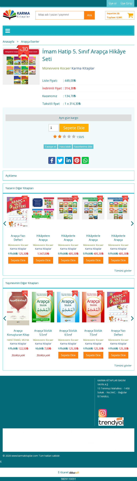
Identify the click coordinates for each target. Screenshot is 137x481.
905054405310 (107, 404)
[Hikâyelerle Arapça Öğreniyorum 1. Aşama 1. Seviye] (68, 199)
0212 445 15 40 (105, 400)
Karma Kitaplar (18, 248)
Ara (89, 15)
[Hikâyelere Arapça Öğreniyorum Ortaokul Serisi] (43, 199)
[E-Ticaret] (74, 472)
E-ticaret (63, 472)
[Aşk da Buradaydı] (118, 294)
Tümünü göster (122, 270)
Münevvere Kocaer (18, 245)
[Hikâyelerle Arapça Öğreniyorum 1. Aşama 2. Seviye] (93, 199)
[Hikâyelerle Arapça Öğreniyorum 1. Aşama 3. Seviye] (118, 199)
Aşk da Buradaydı (118, 330)
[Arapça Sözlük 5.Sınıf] (18, 294)
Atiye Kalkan (118, 339)
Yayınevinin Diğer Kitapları (22, 283)
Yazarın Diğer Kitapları (20, 188)
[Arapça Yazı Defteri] (18, 199)
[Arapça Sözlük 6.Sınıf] (43, 294)
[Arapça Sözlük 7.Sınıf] (68, 294)
